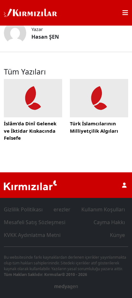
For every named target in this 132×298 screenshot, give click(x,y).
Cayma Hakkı (109, 222)
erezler (62, 209)
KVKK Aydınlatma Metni (32, 235)
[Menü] (125, 13)
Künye (117, 235)
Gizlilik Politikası (23, 209)
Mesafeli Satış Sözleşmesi (34, 222)
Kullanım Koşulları (103, 209)
